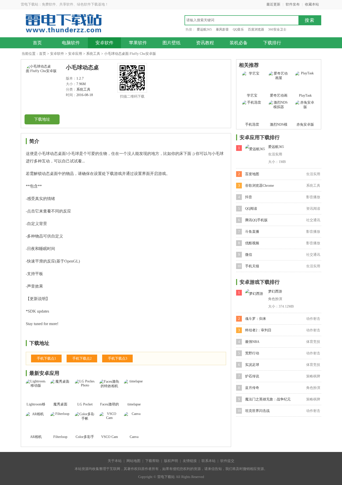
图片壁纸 (171, 42)
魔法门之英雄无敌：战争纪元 (268, 399)
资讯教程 (205, 42)
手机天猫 (252, 266)
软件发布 (293, 4)
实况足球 (252, 365)
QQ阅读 (251, 208)
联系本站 (209, 461)
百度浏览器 (256, 29)
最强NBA (252, 342)
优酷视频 (252, 243)
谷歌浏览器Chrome (259, 185)
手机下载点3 (117, 358)
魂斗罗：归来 (255, 319)
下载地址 (42, 119)
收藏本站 (312, 4)
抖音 (248, 197)
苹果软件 (138, 42)
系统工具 (93, 54)
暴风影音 (222, 29)
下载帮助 (152, 461)
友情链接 (190, 461)
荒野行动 (252, 353)
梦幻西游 (275, 291)
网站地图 (133, 461)
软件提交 (227, 461)
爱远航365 (204, 29)
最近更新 (273, 4)
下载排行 (272, 42)
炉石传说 (252, 376)
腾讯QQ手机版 (256, 220)
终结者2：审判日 (258, 330)
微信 (248, 255)
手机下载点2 (82, 358)
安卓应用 (75, 54)
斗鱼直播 (252, 231)
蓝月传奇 (252, 388)
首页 (37, 42)
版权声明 (171, 461)
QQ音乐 (238, 29)
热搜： (190, 29)
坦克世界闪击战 (257, 411)
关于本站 (115, 461)
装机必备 (239, 42)
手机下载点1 (46, 358)
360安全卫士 (277, 29)
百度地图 (252, 174)
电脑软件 (71, 42)
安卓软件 (104, 42)
